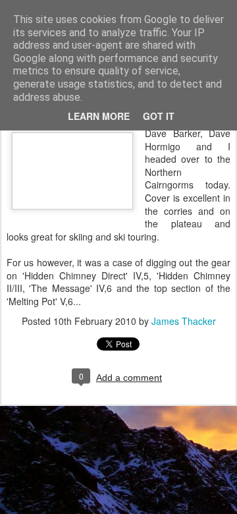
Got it (158, 116)
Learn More (99, 116)
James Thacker (183, 321)
